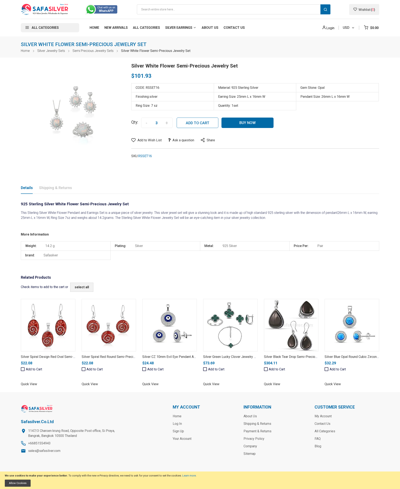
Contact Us (322, 424)
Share (211, 140)
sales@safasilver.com (44, 451)
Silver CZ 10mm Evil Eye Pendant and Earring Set (178, 357)
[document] (200, 480)
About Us (250, 416)
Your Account (182, 439)
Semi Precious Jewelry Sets (93, 51)
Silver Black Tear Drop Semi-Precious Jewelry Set (300, 357)
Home (25, 51)
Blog (318, 446)
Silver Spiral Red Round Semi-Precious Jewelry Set (119, 357)
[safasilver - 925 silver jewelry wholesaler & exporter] (45, 9)
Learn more (189, 475)
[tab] (27, 189)
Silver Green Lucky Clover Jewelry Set (231, 357)
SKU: (134, 156)
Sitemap (250, 454)
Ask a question (183, 140)
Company (250, 446)
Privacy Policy (254, 439)
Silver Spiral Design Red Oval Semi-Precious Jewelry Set (63, 357)
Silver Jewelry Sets (51, 51)
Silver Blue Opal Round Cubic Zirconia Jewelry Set (361, 357)
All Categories (325, 431)
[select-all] (81, 287)
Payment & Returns (257, 431)
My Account (323, 416)
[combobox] (233, 9)
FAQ (318, 439)
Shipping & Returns (55, 188)
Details (27, 188)
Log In (177, 424)
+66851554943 (39, 443)
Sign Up (178, 431)
